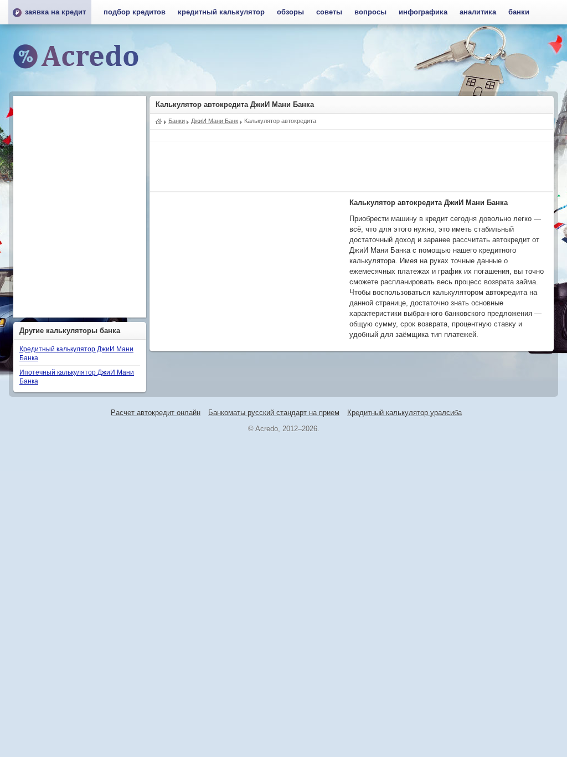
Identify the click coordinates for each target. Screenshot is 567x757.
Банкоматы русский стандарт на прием (273, 413)
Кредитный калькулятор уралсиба (404, 413)
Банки (518, 12)
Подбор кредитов (135, 12)
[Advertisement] (351, 166)
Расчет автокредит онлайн (155, 413)
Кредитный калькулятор (221, 12)
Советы (329, 12)
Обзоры (290, 12)
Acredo (159, 120)
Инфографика (423, 12)
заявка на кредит (55, 12)
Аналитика (478, 12)
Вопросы (370, 12)
